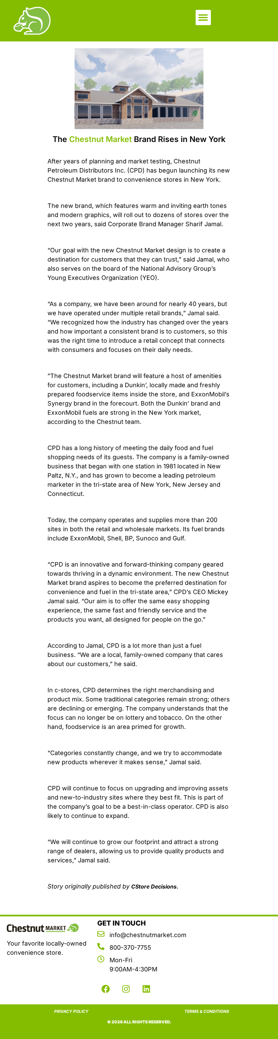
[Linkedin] (146, 989)
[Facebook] (105, 989)
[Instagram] (126, 989)
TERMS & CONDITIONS (206, 1011)
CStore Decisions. (154, 886)
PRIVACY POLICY (71, 1011)
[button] (203, 17)
